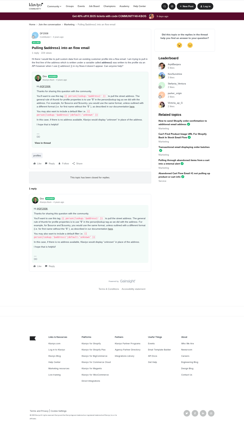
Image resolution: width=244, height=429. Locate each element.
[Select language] (172, 6)
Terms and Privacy (39, 411)
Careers (185, 356)
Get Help (152, 362)
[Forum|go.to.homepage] (36, 6)
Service (162, 181)
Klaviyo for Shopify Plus (94, 349)
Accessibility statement (133, 289)
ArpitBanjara (174, 64)
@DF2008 (45, 86)
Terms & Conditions (109, 289)
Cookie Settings (59, 411)
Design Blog (187, 368)
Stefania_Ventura (177, 83)
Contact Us (186, 375)
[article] (90, 233)
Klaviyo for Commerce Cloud (96, 362)
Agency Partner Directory (127, 349)
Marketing (69, 24)
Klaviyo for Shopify (91, 343)
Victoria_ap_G (175, 103)
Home (32, 24)
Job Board (94, 6)
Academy (124, 6)
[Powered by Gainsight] (122, 282)
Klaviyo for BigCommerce (94, 356)
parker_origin (175, 93)
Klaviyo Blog (54, 356)
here (132, 106)
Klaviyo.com (54, 343)
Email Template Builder (159, 349)
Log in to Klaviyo (56, 349)
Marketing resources (58, 368)
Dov (45, 76)
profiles (37, 155)
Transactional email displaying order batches (184, 147)
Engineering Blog (189, 362)
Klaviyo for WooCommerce (95, 375)
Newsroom (186, 349)
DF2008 (44, 33)
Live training (54, 375)
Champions (110, 6)
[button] (186, 6)
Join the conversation (50, 24)
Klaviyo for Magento (92, 368)
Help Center (139, 6)
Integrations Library (124, 356)
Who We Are (187, 343)
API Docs (152, 356)
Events (81, 6)
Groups (70, 6)
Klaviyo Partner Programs (127, 343)
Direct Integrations (91, 381)
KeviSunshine (175, 74)
